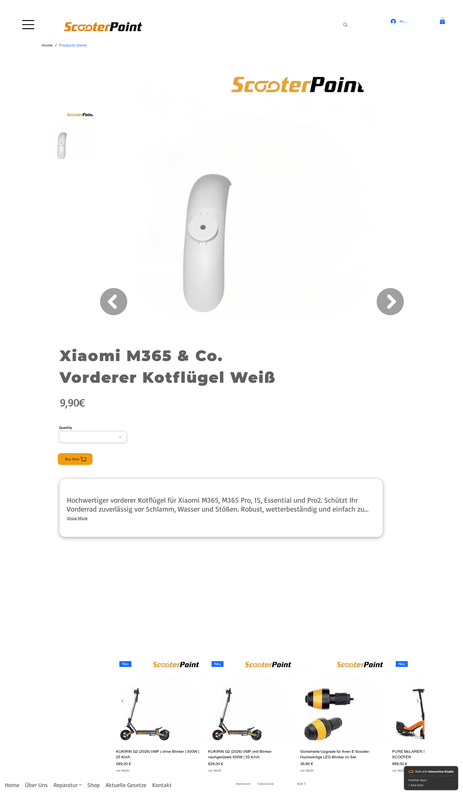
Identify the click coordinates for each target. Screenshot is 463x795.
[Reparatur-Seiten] (80, 785)
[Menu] (28, 25)
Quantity (65, 427)
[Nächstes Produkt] (418, 701)
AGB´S (301, 784)
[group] (270, 715)
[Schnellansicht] (344, 701)
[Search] (345, 25)
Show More (77, 518)
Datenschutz (266, 784)
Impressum (243, 784)
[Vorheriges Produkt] (122, 701)
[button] (442, 20)
